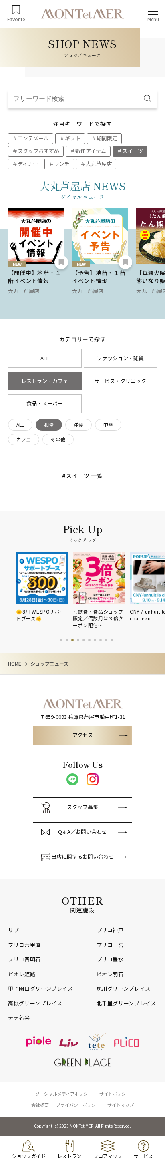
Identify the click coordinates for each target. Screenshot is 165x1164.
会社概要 (40, 1105)
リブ (13, 930)
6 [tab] (89, 640)
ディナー (28, 163)
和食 (49, 424)
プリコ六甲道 (24, 945)
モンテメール (33, 138)
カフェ (23, 439)
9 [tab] (106, 640)
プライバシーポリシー (78, 1105)
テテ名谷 (19, 1017)
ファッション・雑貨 (120, 358)
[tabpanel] (44, 587)
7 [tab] (95, 640)
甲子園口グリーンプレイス (40, 988)
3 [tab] (72, 640)
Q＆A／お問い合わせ (82, 831)
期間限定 (107, 138)
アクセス (82, 735)
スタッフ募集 (82, 807)
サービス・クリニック (120, 381)
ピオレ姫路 (21, 974)
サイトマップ (120, 1105)
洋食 (78, 424)
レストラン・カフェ (44, 381)
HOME (14, 663)
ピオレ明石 (110, 974)
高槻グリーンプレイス (35, 1003)
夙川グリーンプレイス (124, 988)
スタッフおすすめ (38, 151)
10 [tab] (112, 640)
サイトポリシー (114, 1093)
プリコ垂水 (110, 959)
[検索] (148, 99)
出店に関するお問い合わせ (82, 856)
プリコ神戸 (110, 930)
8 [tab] (100, 640)
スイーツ (132, 151)
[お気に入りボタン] (61, 262)
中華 (108, 424)
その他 (58, 439)
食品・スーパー (44, 403)
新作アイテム (90, 151)
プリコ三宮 (110, 945)
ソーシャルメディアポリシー (63, 1093)
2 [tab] (67, 640)
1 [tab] (61, 640)
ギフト (72, 138)
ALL (44, 358)
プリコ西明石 (24, 959)
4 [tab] (78, 640)
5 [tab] (83, 640)
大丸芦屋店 (99, 163)
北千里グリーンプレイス (126, 1003)
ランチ (62, 163)
